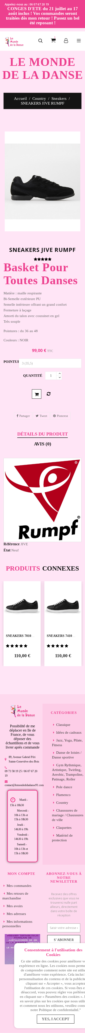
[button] (40, 41)
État (7, 550)
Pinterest (62, 416)
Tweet (43, 416)
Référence (12, 544)
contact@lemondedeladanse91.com (24, 785)
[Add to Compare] (48, 394)
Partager (24, 416)
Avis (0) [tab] (42, 443)
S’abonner (64, 940)
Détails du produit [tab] (42, 434)
